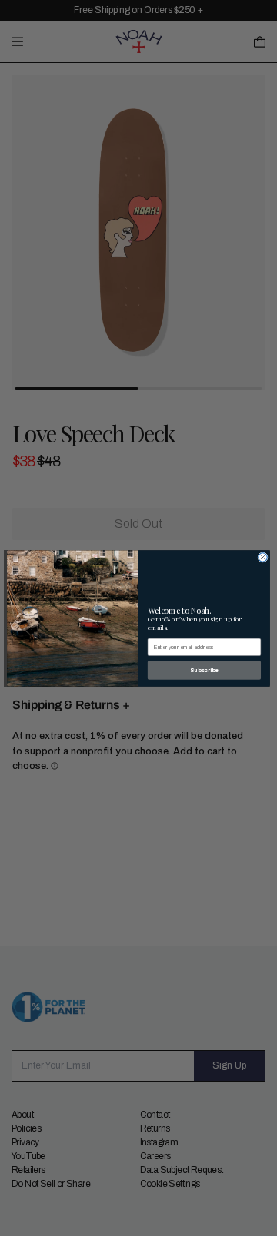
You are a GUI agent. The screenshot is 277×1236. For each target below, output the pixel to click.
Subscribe (204, 670)
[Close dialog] (263, 556)
